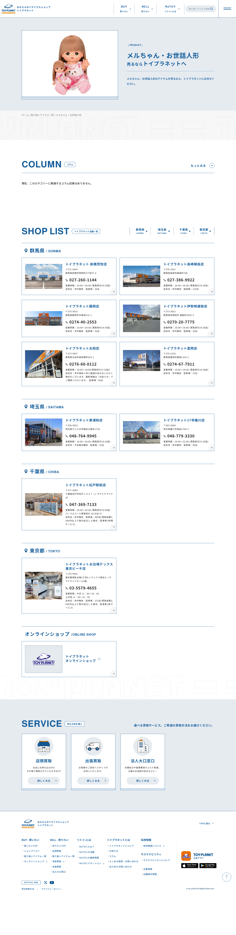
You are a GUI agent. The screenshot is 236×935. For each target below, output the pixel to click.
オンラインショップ (34, 861)
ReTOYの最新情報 (89, 858)
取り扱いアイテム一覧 (42, 115)
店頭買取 (56, 851)
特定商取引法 (28, 888)
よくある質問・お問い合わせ (124, 861)
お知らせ (113, 851)
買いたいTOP (31, 845)
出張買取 (56, 866)
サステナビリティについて (156, 860)
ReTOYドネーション (90, 863)
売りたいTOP (59, 845)
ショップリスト (32, 851)
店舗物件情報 (150, 874)
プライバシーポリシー (51, 888)
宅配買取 (56, 861)
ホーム (25, 115)
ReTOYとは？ (87, 847)
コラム (112, 856)
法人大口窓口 (59, 871)
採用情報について (152, 845)
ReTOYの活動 (87, 852)
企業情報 (147, 869)
